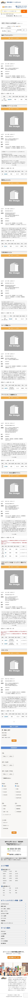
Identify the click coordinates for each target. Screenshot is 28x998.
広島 (10, 890)
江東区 (10, 880)
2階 (5, 319)
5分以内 (5, 791)
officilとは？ (3, 931)
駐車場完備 (5, 828)
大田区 (4, 875)
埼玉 (4, 892)
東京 (4, 888)
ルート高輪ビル (6, 325)
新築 (17, 788)
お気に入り (18, 15)
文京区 (16, 875)
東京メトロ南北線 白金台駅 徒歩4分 (11, 596)
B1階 (3, 388)
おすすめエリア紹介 (5, 913)
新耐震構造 (18, 805)
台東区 (10, 875)
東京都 (6, 136)
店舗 (4, 808)
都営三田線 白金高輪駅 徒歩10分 (11, 428)
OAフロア (5, 822)
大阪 (10, 888)
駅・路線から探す (6, 737)
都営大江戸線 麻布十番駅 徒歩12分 (11, 509)
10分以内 (5, 794)
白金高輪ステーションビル (9, 105)
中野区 (10, 878)
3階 (2, 174)
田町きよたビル (6, 180)
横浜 (16, 890)
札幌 (16, 892)
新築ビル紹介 (3, 906)
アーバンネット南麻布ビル (9, 394)
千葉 (10, 892)
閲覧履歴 (10, 15)
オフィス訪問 (3, 915)
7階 (2, 246)
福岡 (4, 890)
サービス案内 (5, 928)
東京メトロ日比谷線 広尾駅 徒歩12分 (11, 429)
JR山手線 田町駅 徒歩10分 (10, 214)
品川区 (16, 873)
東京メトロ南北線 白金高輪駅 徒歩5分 (12, 599)
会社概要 (2, 936)
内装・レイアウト (4, 911)
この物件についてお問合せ (14, 38)
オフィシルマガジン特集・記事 (12, 900)
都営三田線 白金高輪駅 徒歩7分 (10, 684)
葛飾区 (4, 882)
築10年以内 (18, 794)
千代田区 (5, 871)
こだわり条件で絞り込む (8, 14)
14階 (4, 99)
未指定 (4, 786)
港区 (8, 136)
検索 (24, 11)
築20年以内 (18, 797)
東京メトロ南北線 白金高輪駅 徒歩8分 (12, 427)
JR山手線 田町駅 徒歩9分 (9, 286)
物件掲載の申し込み (14, 957)
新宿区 (4, 873)
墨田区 (16, 880)
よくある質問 (3, 933)
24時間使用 (18, 811)
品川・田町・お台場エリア (10, 63)
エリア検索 (5, 866)
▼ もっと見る (14, 457)
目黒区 (16, 878)
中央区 (10, 871)
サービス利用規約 (4, 940)
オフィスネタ (3, 918)
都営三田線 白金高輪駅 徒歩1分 (10, 69)
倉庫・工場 (5, 811)
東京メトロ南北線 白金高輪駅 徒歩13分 (12, 215)
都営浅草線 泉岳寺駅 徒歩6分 (10, 285)
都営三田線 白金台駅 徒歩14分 (10, 432)
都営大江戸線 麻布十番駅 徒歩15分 (11, 685)
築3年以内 (18, 791)
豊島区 (4, 878)
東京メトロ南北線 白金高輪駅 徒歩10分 (12, 287)
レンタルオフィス (7, 814)
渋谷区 (10, 873)
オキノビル (4, 650)
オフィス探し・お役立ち (5, 908)
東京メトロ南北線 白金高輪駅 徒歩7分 (12, 683)
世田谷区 (5, 880)
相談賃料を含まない (7, 778)
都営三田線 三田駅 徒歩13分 (10, 216)
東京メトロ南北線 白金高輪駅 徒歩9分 (12, 505)
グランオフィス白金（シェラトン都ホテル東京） (13, 563)
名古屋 (16, 888)
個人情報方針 (3, 943)
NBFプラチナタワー (7, 35)
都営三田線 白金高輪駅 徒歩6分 (10, 358)
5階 (3, 549)
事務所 (4, 805)
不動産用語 (3, 920)
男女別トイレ (6, 825)
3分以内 (5, 788)
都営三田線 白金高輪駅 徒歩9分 (10, 506)
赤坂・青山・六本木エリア (10, 423)
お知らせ (2, 938)
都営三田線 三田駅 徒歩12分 (10, 288)
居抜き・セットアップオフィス (7, 923)
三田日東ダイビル (6, 252)
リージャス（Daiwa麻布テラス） (11, 473)
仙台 (4, 895)
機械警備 (18, 808)
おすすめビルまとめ (5, 903)
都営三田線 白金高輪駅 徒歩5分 (10, 600)
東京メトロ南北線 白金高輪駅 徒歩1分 (12, 68)
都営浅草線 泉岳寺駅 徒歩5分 (10, 213)
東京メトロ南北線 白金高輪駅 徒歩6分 (12, 359)
